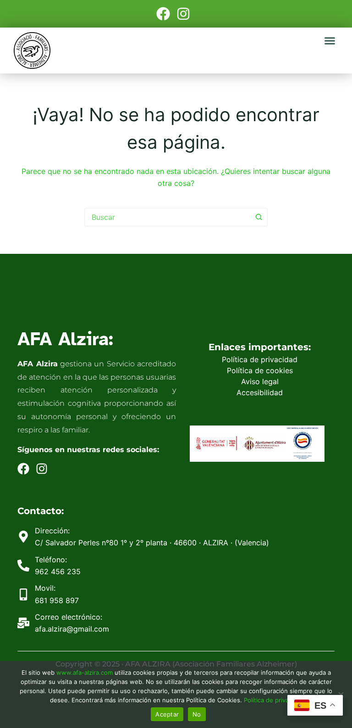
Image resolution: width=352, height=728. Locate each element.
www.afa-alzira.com (84, 672)
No (196, 714)
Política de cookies (260, 370)
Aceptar (167, 714)
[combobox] (167, 217)
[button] (330, 41)
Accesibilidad (259, 392)
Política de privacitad (273, 700)
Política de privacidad (259, 359)
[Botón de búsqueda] (258, 217)
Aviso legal (260, 381)
